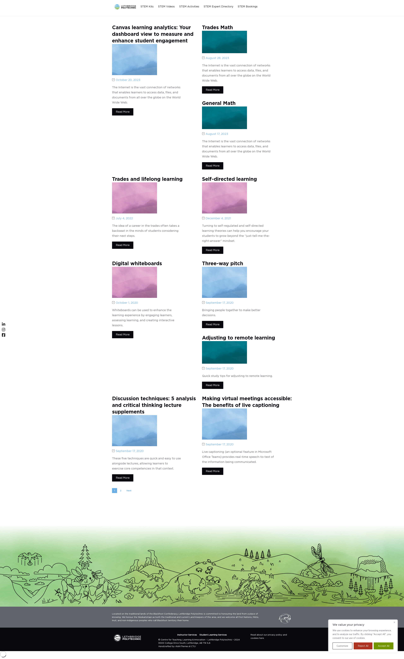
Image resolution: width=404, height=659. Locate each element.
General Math (219, 103)
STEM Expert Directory (218, 6)
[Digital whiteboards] (134, 282)
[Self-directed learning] (224, 197)
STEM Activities (189, 6)
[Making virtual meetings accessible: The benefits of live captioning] (224, 423)
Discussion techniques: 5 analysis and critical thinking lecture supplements (154, 405)
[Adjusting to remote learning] (224, 352)
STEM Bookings (248, 6)
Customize (342, 646)
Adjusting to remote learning (238, 338)
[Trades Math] (224, 41)
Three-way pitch (222, 263)
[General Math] (224, 117)
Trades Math (217, 27)
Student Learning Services (213, 635)
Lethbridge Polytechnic (220, 639)
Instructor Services (187, 635)
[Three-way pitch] (224, 282)
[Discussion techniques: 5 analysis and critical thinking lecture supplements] (134, 430)
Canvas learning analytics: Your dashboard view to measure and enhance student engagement (152, 34)
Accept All (383, 646)
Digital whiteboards (137, 263)
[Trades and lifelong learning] (134, 197)
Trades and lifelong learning (147, 179)
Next (129, 490)
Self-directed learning (229, 179)
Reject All (363, 646)
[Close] (394, 622)
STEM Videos (166, 6)
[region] (363, 636)
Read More (123, 111)
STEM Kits (147, 6)
